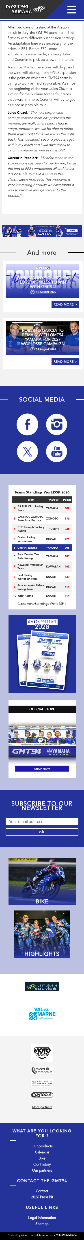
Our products (42, 1146)
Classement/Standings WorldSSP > (42, 604)
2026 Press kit (42, 1197)
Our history (42, 1164)
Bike (42, 1158)
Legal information (42, 1218)
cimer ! (25, 1235)
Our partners (42, 1170)
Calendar (42, 1152)
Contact (42, 1191)
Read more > (65, 304)
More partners (42, 1107)
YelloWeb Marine (66, 1235)
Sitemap (42, 1224)
